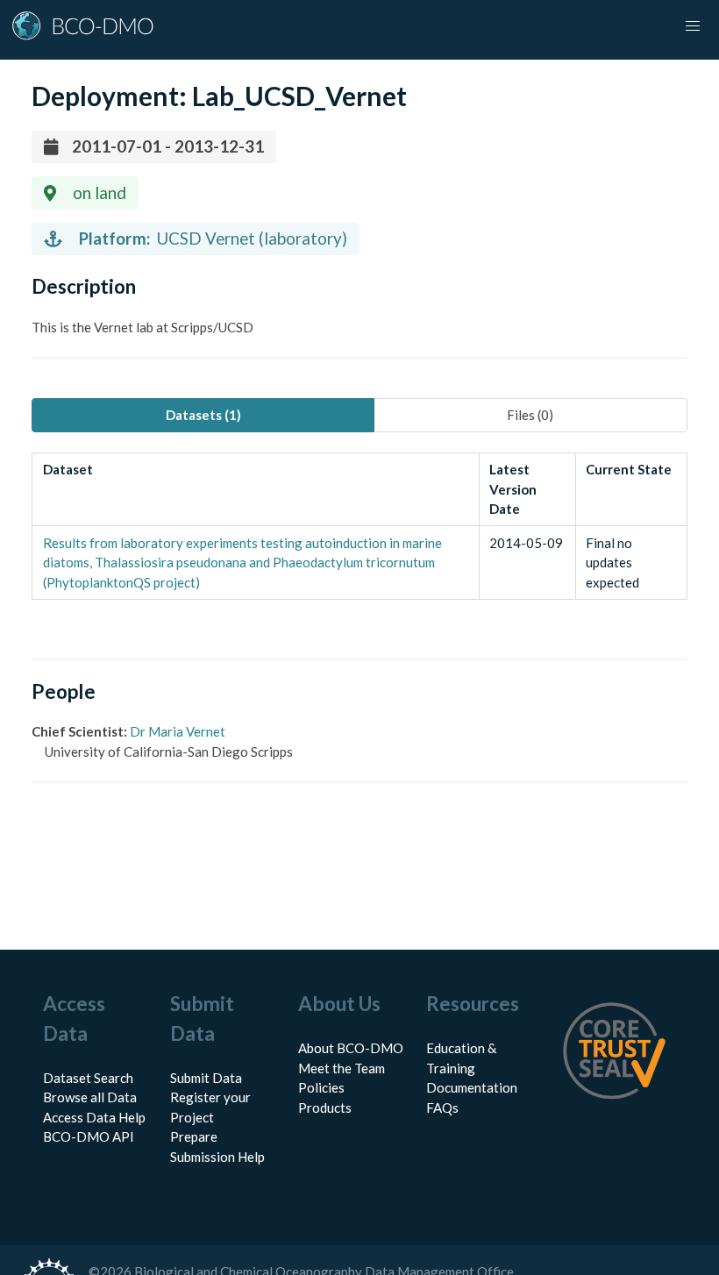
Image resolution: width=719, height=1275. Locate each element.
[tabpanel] (359, 526)
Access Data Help (94, 1117)
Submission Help (217, 1157)
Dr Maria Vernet (177, 731)
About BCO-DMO (350, 1048)
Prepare (193, 1136)
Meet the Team (341, 1068)
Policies (321, 1087)
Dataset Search (88, 1078)
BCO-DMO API (88, 1136)
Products (325, 1107)
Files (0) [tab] (530, 415)
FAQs (442, 1107)
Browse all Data (90, 1097)
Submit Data (206, 1078)
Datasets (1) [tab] (203, 415)
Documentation (471, 1087)
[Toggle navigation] (692, 26)
